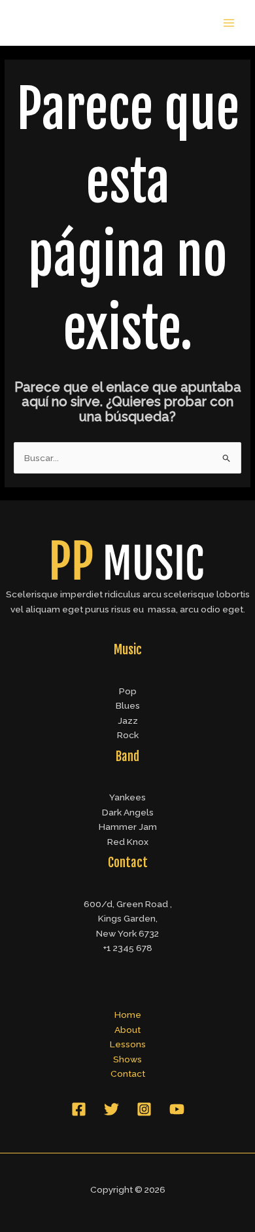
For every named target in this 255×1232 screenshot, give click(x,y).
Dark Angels (128, 812)
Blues (128, 705)
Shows (127, 1059)
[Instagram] (144, 1109)
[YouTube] (176, 1109)
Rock (128, 735)
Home (127, 1014)
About (127, 1029)
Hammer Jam (128, 826)
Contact (127, 1073)
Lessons (128, 1044)
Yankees (127, 797)
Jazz (128, 720)
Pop (128, 691)
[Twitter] (111, 1109)
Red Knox (127, 841)
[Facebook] (78, 1109)
